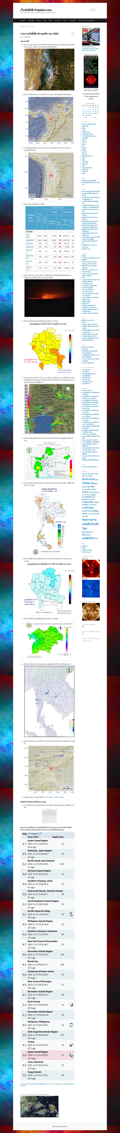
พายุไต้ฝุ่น (94, 510)
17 (93, 111)
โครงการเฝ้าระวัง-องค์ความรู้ (86, 20)
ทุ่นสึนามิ (93, 489)
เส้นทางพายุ (86, 535)
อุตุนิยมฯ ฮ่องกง (86, 299)
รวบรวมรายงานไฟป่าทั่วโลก (89, 467)
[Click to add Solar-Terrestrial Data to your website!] (91, 87)
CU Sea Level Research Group (91, 258)
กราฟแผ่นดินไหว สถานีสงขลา (90, 400)
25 (95, 113)
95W (97, 474)
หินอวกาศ (57, 20)
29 (88, 115)
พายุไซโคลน (86, 511)
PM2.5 (96, 483)
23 (90, 113)
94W (94, 474)
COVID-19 (87, 483)
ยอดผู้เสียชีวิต (85, 516)
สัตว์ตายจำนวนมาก (87, 156)
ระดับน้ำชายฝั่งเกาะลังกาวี (89, 336)
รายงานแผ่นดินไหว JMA (88, 450)
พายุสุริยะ (85, 505)
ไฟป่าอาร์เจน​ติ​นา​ (67, 1084)
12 (97, 109)
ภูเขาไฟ (26, 1084)
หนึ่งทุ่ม (61, 797)
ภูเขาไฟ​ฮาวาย (59, 1084)
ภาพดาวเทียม (90, 513)
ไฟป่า (46, 1084)
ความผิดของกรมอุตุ (87, 134)
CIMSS (84, 256)
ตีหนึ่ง (43, 797)
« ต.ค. (85, 117)
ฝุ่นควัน (84, 144)
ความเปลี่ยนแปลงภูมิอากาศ (89, 136)
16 (90, 111)
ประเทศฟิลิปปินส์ (87, 497)
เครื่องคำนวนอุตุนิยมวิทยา (89, 305)
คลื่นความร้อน (86, 132)
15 (88, 111)
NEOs (83, 128)
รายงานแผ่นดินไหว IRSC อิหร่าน (91, 448)
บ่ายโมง (56, 797)
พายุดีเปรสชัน (87, 502)
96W (83, 476)
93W (91, 474)
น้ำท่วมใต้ (96, 492)
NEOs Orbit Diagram (88, 347)
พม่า (93, 499)
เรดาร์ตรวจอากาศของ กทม (89, 307)
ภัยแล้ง (84, 150)
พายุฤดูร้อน (96, 502)
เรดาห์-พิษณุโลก (86, 376)
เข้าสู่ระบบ (85, 546)
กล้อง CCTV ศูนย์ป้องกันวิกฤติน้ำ (90, 191)
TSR (83, 277)
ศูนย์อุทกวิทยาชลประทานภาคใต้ (90, 237)
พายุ (45, 20)
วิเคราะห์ (84, 154)
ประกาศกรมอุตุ (85, 495)
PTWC (84, 322)
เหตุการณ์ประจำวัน (33, 1084)
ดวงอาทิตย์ (31, 20)
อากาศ (65, 20)
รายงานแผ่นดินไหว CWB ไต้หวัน (91, 442)
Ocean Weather (86, 272)
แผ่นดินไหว (73, 20)
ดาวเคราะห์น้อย (86, 489)
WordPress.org (86, 552)
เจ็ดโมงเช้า (49, 797)
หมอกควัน (85, 164)
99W (91, 476)
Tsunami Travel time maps (89, 324)
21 (86, 113)
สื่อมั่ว (83, 160)
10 (93, 109)
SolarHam (85, 349)
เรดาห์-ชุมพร (85, 372)
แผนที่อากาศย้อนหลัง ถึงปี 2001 (90, 313)
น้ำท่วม (39, 20)
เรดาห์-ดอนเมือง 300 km (88, 374)
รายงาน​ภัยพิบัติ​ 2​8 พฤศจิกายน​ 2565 (39, 33)
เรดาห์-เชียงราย (86, 383)
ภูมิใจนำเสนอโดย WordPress (60, 1126)
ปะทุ (93, 497)
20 (83, 113)
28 (86, 115)
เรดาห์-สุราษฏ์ (86, 379)
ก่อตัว (83, 487)
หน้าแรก (23, 20)
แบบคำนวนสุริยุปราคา (88, 363)
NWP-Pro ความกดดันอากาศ (89, 270)
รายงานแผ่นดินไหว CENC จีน (90, 440)
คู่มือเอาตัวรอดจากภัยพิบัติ (89, 180)
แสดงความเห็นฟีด (87, 550)
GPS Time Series (87, 390)
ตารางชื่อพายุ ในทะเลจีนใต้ (89, 285)
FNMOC (84, 260)
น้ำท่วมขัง (91, 492)
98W (89, 476)
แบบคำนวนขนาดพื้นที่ (88, 239)
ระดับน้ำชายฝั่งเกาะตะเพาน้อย (90, 334)
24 (93, 113)
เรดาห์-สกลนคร (86, 378)
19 (97, 111)
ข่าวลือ (84, 130)
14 (86, 111)
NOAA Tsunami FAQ (88, 320)
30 (90, 115)
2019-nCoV (88, 479)
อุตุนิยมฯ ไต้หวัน (86, 301)
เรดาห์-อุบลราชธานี (87, 381)
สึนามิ (50, 20)
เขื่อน (83, 166)
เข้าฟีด (84, 548)
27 (83, 115)
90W (83, 474)
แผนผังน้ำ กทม (86, 249)
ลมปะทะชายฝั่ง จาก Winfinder (90, 297)
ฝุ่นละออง (89, 499)
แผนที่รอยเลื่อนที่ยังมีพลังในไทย (90, 460)
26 (97, 113)
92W (89, 474)
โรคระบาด (85, 172)
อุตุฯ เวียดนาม (86, 303)
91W (86, 474)
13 (83, 111)
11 (95, 109)
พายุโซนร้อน (88, 507)
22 (88, 113)
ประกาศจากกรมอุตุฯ (87, 287)
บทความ (84, 142)
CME (96, 480)
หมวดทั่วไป (85, 162)
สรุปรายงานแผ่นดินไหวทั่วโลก (90, 523)
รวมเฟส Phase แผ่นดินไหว (89, 434)
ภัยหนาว (84, 148)
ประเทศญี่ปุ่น (92, 495)
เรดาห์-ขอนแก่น (86, 370)
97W (86, 476)
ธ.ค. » (95, 117)
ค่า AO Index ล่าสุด (87, 283)
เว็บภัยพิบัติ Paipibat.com (36, 10)
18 (95, 111)
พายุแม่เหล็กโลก (92, 505)
